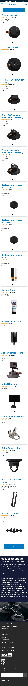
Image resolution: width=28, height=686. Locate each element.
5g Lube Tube (8, 290)
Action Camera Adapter (13, 321)
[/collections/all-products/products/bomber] (14, 531)
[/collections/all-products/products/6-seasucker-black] (14, 66)
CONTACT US (5, 634)
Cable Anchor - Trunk (11, 448)
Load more (14, 547)
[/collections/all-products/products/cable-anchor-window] (14, 435)
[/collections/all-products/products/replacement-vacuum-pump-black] (14, 277)
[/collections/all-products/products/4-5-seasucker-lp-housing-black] (14, 101)
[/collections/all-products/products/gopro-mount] (14, 371)
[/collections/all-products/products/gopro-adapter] (14, 339)
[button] (26, 4)
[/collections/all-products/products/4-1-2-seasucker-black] (14, 34)
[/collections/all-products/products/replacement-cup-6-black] (14, 242)
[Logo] (12, 4)
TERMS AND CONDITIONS (9, 650)
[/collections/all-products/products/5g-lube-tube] (14, 308)
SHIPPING (4, 645)
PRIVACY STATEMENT (8, 647)
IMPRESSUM (5, 640)
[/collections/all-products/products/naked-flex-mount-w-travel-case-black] (14, 403)
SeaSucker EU (7, 679)
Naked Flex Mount (10, 384)
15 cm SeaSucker (9, 47)
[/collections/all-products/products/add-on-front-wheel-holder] (14, 500)
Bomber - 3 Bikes (9, 513)
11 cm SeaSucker (9, 15)
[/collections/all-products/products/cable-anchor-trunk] (14, 466)
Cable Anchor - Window (12, 416)
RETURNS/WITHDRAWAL (9, 642)
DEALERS (4, 637)
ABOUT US (4, 632)
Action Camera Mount (12, 352)
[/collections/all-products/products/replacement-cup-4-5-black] (14, 207)
